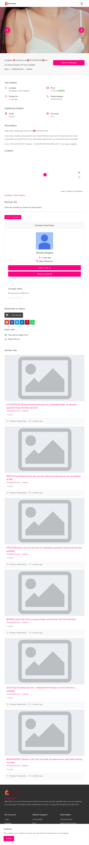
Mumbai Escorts (18, 69)
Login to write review (13, 217)
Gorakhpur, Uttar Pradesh (15, 195)
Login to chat (43, 268)
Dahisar (29, 69)
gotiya (10, 415)
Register (8, 823)
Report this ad (13, 339)
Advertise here (66, 819)
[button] (79, 173)
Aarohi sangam (44, 252)
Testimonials (37, 819)
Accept (9, 838)
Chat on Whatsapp (68, 62)
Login (7, 819)
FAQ (34, 823)
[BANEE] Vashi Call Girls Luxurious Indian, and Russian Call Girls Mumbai (41, 619)
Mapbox (69, 191)
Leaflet (63, 191)
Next (81, 30)
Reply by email (43, 274)
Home (7, 69)
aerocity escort (10, 798)
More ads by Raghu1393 (17, 335)
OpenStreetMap (77, 191)
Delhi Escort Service (68, 823)
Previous (7, 30)
